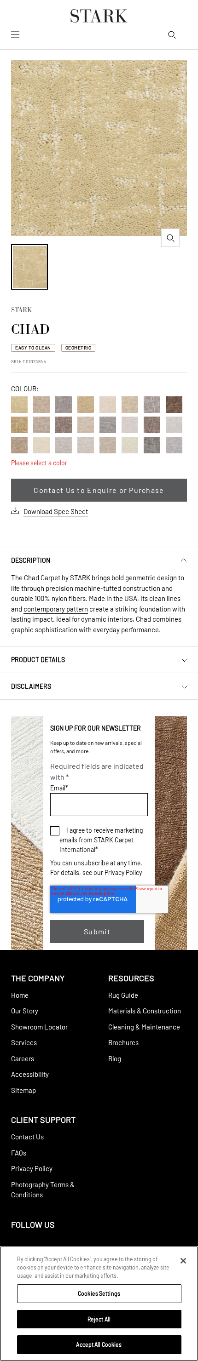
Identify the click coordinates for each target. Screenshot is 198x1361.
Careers (22, 1058)
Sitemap (23, 1090)
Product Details (38, 659)
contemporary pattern (55, 609)
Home (20, 995)
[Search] (171, 34)
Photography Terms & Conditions (43, 1189)
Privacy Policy (123, 872)
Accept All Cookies (99, 1344)
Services (24, 1042)
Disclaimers (31, 686)
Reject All (99, 1319)
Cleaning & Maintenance (144, 1027)
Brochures (123, 1042)
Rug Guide (123, 995)
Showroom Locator (39, 1027)
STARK (21, 311)
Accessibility (30, 1074)
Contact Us (27, 1136)
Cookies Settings (99, 1293)
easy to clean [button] (33, 347)
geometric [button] (78, 347)
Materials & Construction (144, 1010)
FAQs (18, 1153)
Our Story (24, 1010)
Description (30, 560)
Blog (114, 1058)
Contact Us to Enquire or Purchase (99, 490)
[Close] (183, 1261)
